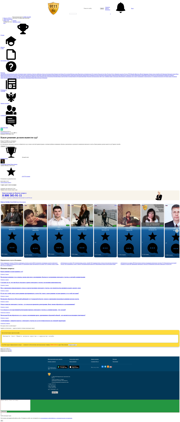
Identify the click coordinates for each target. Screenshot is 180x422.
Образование (28, 76)
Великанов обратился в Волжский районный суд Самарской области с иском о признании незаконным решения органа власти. (40, 299)
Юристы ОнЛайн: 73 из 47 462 (8, 202)
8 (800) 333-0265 (27, 17)
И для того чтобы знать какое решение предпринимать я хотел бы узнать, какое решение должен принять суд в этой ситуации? (40, 293)
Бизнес (62, 74)
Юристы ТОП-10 (7, 18)
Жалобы (132, 74)
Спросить (12, 255)
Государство (95, 74)
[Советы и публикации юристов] (53, 8)
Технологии (161, 76)
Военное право (74, 74)
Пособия (55, 76)
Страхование (140, 76)
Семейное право (109, 76)
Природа (74, 76)
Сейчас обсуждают (7, 19)
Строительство (147, 76)
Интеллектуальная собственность (29, 75)
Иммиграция (4, 75)
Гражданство (101, 74)
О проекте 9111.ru (95, 361)
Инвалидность (10, 75)
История (47, 75)
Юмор (33, 77)
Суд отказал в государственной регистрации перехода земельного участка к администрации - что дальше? (33, 310)
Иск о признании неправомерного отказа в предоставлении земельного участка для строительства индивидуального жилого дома (41, 288)
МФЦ (145, 75)
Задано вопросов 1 (5, 132)
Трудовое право (168, 76)
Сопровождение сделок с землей (83, 263)
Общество (34, 76)
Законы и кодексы (95, 359)
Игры (177, 74)
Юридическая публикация (41, 77)
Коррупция (76, 75)
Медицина (118, 75)
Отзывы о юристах (52, 361)
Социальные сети (129, 76)
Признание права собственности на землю (35, 264)
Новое (6, 20)
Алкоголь (34, 74)
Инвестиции (17, 75)
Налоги (149, 75)
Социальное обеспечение (119, 76)
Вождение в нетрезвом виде (85, 74)
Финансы (6, 77)
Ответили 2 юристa (5, 323)
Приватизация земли (89, 264)
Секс (103, 76)
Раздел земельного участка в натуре (25, 263)
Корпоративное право (68, 75)
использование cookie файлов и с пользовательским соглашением (56, 418)
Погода (46, 76)
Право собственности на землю (15, 264)
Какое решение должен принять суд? (12, 271)
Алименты (29, 74)
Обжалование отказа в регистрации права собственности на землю (114, 263)
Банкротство (57, 74)
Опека (38, 76)
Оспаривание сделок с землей (74, 264)
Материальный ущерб (109, 75)
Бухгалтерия (67, 74)
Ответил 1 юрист (5, 274)
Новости (11, 76)
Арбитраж (39, 74)
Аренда (44, 74)
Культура (97, 75)
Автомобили (4, 74)
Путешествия (80, 76)
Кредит (88, 75)
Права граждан (61, 76)
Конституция (59, 75)
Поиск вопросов (72, 361)
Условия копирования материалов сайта (60, 382)
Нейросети (167, 75)
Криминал (92, 75)
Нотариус (16, 76)
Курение (102, 75)
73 (9, 348)
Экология (23, 77)
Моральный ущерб (139, 75)
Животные (137, 74)
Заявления (164, 74)
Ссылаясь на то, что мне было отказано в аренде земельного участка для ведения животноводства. (31, 282)
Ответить (3, 146)
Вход (132, 8)
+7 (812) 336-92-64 (52, 387)
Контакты (115, 359)
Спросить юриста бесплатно (107, 8)
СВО (100, 76)
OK (1, 420)
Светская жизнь (95, 76)
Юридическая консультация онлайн (71, 15)
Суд (152, 76)
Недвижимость (161, 75)
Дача (105, 74)
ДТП (129, 74)
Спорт (135, 76)
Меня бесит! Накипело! (126, 75)
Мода (133, 75)
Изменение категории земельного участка (160, 264)
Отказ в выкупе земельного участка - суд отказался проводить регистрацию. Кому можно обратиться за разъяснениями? (38, 304)
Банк (53, 74)
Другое (126, 74)
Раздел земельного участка (8, 263)
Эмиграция (28, 77)
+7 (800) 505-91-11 (52, 384)
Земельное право (171, 74)
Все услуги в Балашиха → (7, 265)
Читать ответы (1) (10, 146)
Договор (109, 74)
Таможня (155, 76)
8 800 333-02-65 (54, 344)
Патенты (42, 76)
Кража (84, 75)
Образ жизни (21, 76)
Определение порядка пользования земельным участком (149, 263)
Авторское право (22, 74)
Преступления (68, 76)
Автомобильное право (12, 74)
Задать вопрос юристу (6, 182)
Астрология (49, 74)
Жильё (142, 74)
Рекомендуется (4, 158)
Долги (113, 74)
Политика (50, 76)
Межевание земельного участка (140, 264)
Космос (81, 75)
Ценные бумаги (12, 77)
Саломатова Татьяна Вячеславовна (9, 164)
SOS (4, 23)
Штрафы (18, 77)
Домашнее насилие (119, 74)
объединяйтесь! (73, 13)
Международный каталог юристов (55, 359)
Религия (89, 76)
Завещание (146, 74)
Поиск (17, 202)
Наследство (154, 75)
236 (10, 350)
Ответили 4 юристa (5, 312)
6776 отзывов (26, 176)
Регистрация (23, 202)
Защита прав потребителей (155, 74)
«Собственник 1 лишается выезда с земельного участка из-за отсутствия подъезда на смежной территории (33, 320)
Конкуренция (52, 75)
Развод (85, 76)
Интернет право (41, 75)
